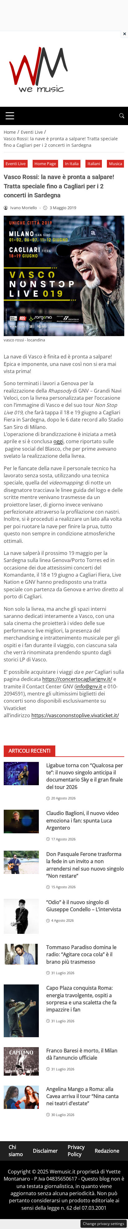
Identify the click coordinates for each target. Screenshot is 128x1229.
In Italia (72, 163)
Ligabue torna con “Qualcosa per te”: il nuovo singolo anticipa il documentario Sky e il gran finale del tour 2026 (84, 776)
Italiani (94, 163)
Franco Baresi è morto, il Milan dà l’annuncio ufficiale (81, 1054)
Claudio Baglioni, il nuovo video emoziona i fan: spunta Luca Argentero (82, 820)
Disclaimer (45, 1150)
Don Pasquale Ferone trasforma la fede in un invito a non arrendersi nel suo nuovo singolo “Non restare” (85, 865)
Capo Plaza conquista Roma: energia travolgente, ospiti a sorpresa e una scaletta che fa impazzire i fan (81, 998)
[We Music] (39, 68)
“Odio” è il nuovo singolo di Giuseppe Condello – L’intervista (83, 906)
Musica (115, 163)
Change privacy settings (103, 1223)
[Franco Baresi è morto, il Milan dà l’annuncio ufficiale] (21, 1061)
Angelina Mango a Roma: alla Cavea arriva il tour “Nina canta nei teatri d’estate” (82, 1096)
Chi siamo (16, 1151)
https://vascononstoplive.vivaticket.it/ (75, 715)
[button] (121, 115)
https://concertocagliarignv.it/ (77, 679)
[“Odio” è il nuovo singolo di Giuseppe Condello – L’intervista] (21, 916)
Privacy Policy (76, 1151)
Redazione (107, 1150)
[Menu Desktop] (10, 116)
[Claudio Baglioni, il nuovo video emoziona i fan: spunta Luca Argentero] (21, 821)
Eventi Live (15, 163)
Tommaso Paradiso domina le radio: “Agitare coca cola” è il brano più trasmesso (81, 954)
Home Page (45, 163)
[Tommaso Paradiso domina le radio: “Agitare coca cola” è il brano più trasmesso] (21, 954)
